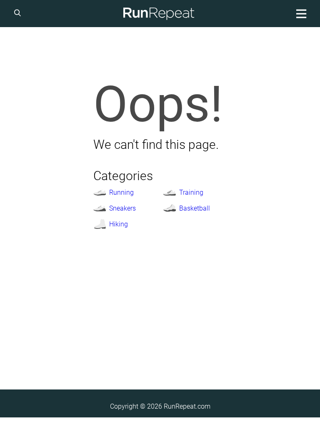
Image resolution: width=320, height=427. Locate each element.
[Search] (19, 13)
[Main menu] (300, 13)
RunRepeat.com (187, 406)
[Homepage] (159, 13)
